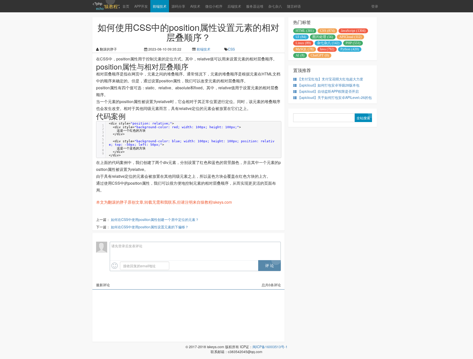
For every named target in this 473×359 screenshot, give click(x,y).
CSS (231, 49)
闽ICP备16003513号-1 (270, 346)
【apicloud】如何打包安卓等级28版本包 (328, 85)
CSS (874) (327, 31)
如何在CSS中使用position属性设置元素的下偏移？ (149, 226)
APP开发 (141, 6)
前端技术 (160, 6)
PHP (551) (353, 43)
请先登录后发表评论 (126, 245)
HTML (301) (305, 31)
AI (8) (300, 55)
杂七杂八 (275, 6)
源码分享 (178, 6)
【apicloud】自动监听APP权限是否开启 (328, 91)
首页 (125, 6)
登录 (374, 6)
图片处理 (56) (322, 37)
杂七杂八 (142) (328, 43)
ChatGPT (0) (320, 55)
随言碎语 (294, 6)
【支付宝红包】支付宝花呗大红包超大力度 (330, 78)
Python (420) (349, 49)
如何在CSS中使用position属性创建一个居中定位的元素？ (155, 219)
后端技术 (234, 6)
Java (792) (327, 49)
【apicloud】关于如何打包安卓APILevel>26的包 (335, 97)
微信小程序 (213, 6)
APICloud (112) (350, 37)
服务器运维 (254, 6)
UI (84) (301, 37)
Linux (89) (303, 43)
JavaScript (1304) (353, 31)
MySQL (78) (305, 49)
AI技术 (195, 6)
